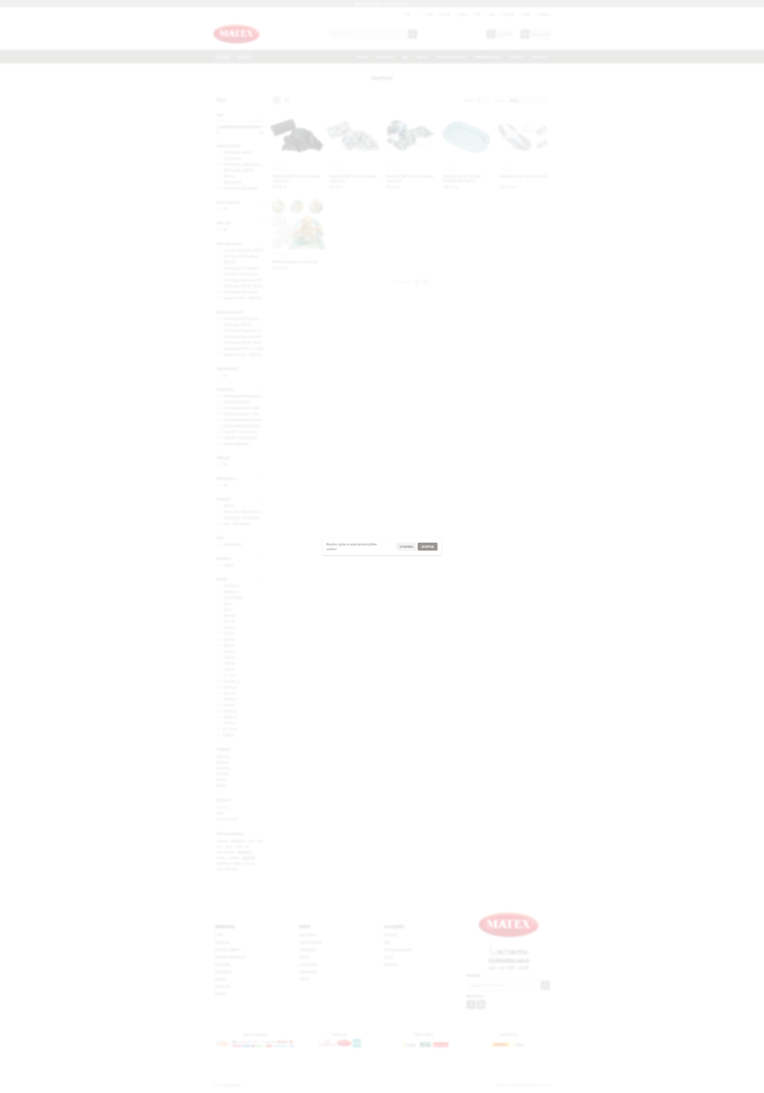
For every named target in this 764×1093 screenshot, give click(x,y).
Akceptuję (428, 546)
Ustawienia (406, 546)
